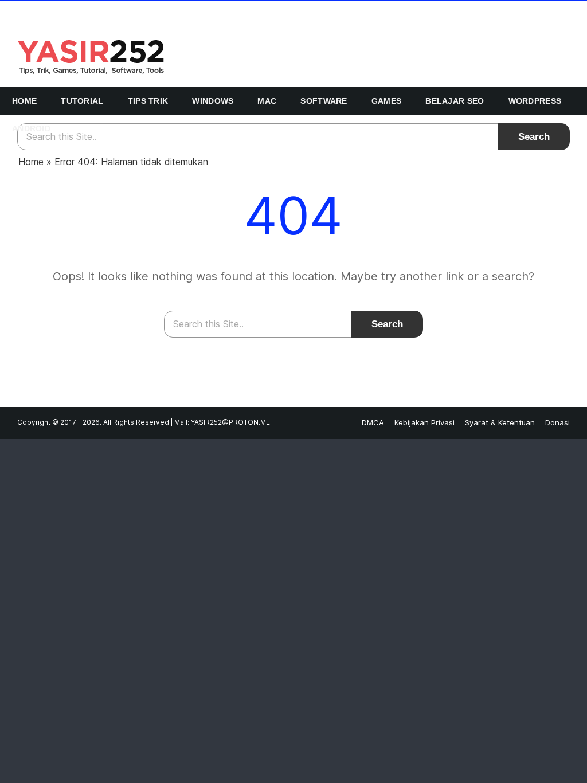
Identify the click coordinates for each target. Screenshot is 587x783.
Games (386, 100)
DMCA (373, 422)
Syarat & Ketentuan (500, 422)
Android (31, 128)
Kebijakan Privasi (424, 422)
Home (24, 100)
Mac (266, 100)
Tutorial (82, 100)
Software (323, 100)
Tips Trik (148, 100)
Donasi (557, 422)
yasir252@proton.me (230, 422)
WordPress (535, 100)
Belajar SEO (454, 100)
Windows (212, 100)
